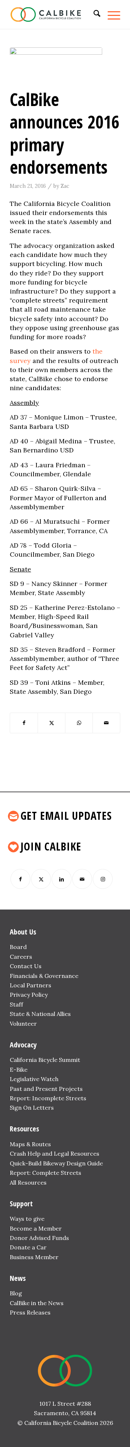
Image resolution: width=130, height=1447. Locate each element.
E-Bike (18, 1069)
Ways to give (27, 1218)
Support (21, 1203)
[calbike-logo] (54, 14)
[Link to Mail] (82, 879)
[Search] (93, 14)
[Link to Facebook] (20, 879)
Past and (22, 1088)
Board (18, 946)
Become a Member (36, 1228)
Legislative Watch (34, 1079)
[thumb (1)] (56, 66)
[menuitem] (93, 14)
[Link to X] (41, 879)
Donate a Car (28, 1247)
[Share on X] (51, 723)
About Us (23, 932)
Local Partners (30, 985)
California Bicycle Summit (45, 1059)
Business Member (34, 1257)
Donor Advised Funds (39, 1237)
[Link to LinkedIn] (62, 879)
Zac (65, 185)
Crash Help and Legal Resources (54, 1153)
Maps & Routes (30, 1144)
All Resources (28, 1182)
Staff (16, 1004)
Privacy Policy (29, 994)
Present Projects (59, 1088)
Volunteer (23, 1023)
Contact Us (26, 966)
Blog (16, 1293)
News (18, 1278)
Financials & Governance (44, 975)
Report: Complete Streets (45, 1172)
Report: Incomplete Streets (48, 1098)
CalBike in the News (37, 1303)
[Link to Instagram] (103, 879)
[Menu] (110, 14)
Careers (21, 956)
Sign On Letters (32, 1107)
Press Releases (30, 1312)
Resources (24, 1129)
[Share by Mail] (106, 723)
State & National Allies (40, 1013)
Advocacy (23, 1045)
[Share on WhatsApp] (78, 723)
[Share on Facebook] (24, 723)
